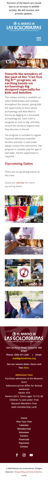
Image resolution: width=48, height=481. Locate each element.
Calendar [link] (24, 425)
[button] (17, 455)
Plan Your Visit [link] (24, 421)
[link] (24, 30)
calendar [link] (20, 182)
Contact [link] (24, 446)
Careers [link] (24, 435)
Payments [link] (24, 442)
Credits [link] (24, 475)
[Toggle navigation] (38, 38)
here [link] (26, 367)
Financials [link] (24, 439)
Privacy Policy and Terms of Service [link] (28, 472)
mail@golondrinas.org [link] (24, 358)
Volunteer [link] (24, 432)
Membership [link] (24, 428)
